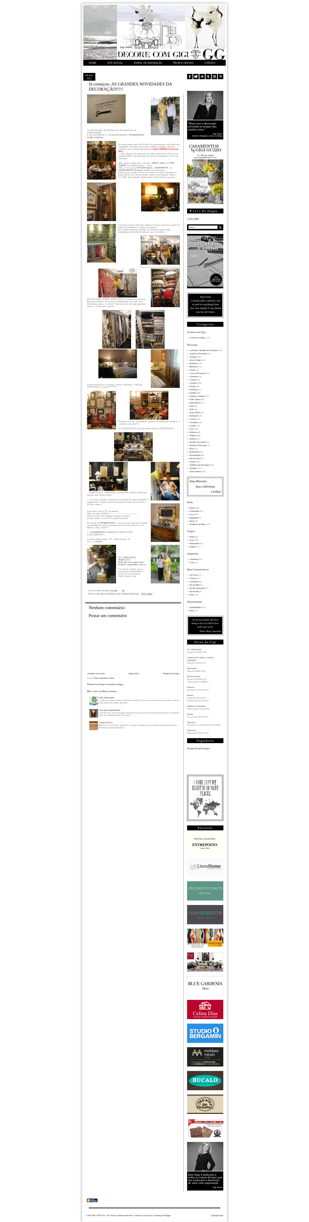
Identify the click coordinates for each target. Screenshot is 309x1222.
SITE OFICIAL (115, 62)
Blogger (168, 1215)
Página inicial (134, 673)
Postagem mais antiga (171, 673)
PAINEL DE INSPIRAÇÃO (148, 62)
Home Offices (195, 413)
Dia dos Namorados (197, 588)
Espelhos (193, 393)
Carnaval (193, 578)
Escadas (193, 386)
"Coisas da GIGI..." (106, 723)
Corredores (194, 376)
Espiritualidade (195, 607)
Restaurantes (194, 452)
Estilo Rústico (195, 403)
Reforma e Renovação (198, 445)
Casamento (194, 582)
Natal (192, 595)
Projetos (193, 435)
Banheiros (193, 363)
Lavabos (193, 419)
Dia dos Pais (194, 591)
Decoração (100, 594)
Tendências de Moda (197, 524)
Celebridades (194, 511)
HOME (92, 62)
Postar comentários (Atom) (104, 678)
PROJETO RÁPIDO (183, 62)
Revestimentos (110, 594)
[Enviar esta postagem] (122, 590)
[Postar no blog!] (144, 594)
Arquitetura (194, 559)
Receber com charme (198, 442)
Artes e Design (195, 360)
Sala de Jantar (195, 458)
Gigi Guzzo (147, 1215)
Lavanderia (194, 422)
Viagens (193, 547)
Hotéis (192, 537)
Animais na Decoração (198, 354)
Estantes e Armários (197, 396)
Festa (191, 406)
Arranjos (193, 357)
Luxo (192, 429)
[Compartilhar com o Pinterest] (151, 594)
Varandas (193, 468)
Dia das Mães (195, 585)
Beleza (192, 508)
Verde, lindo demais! (106, 698)
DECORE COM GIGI (96, 1215)
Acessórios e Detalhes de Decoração (203, 350)
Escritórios (194, 390)
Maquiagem (194, 518)
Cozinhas (193, 383)
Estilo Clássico (195, 399)
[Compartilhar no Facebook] (149, 594)
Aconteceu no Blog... (198, 338)
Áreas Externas (195, 471)
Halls (191, 409)
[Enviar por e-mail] (142, 594)
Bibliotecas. (194, 367)
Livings (192, 426)
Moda (192, 521)
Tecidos (118, 594)
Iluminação (194, 416)
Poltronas (193, 432)
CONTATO (209, 62)
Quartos (193, 439)
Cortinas (193, 380)
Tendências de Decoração (130, 594)
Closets (192, 370)
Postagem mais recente (96, 673)
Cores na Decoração (197, 373)
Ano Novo (194, 575)
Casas (192, 562)
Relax (192, 449)
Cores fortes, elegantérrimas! (109, 710)
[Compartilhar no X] (146, 594)
